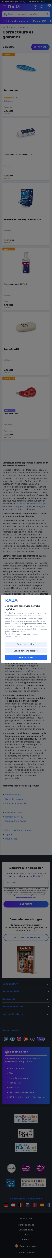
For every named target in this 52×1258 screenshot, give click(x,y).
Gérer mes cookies (26, 644)
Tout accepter (26, 657)
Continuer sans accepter (26, 650)
